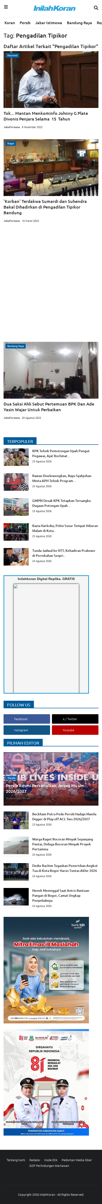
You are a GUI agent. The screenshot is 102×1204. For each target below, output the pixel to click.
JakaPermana (12, 127)
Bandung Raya (79, 22)
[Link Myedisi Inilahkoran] (19, 642)
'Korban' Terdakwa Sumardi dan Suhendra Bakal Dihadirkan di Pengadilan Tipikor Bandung (45, 206)
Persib (25, 22)
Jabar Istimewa (48, 22)
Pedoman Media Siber (77, 1160)
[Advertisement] (51, 284)
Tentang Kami (16, 1160)
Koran (10, 22)
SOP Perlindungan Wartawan (49, 1165)
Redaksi (34, 1160)
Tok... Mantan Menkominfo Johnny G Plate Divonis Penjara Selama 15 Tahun (46, 115)
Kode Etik (50, 1160)
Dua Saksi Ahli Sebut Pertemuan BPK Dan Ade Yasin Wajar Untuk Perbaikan (49, 406)
